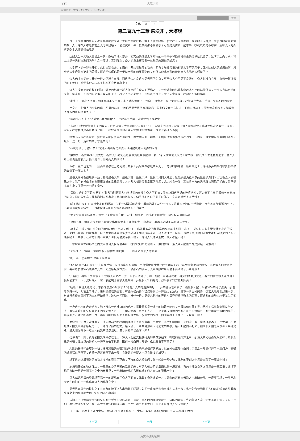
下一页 (206, 421)
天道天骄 (100, 10)
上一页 (93, 421)
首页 (64, 3)
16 (146, 23)
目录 (149, 421)
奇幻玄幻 (85, 10)
